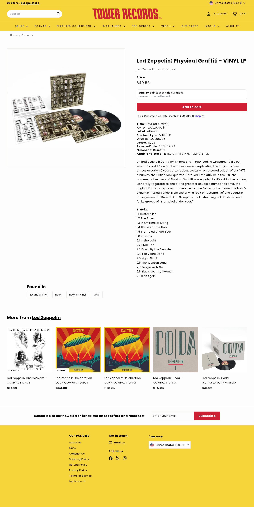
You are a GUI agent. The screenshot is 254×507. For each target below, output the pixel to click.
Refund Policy (78, 464)
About (210, 26)
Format (41, 26)
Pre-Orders (142, 26)
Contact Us (77, 453)
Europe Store (30, 3)
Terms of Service (80, 476)
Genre (20, 26)
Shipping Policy (79, 459)
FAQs (72, 448)
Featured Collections (75, 26)
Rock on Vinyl (77, 294)
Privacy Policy (78, 470)
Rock (58, 294)
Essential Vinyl (38, 294)
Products (27, 35)
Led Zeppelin (146, 69)
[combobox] (34, 14)
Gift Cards (190, 26)
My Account (77, 481)
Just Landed (112, 26)
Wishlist (232, 26)
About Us (75, 442)
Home (14, 35)
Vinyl (97, 294)
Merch (166, 26)
